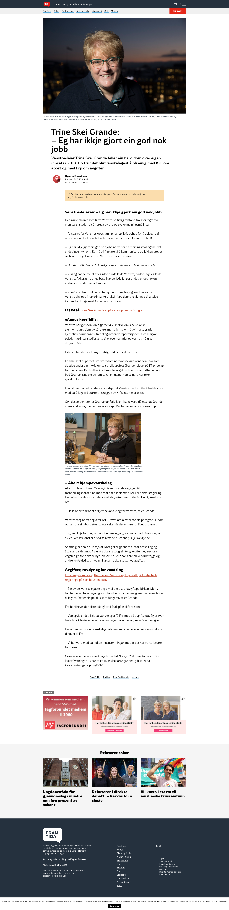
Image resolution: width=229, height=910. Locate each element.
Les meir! (223, 901)
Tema (119, 885)
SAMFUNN (95, 677)
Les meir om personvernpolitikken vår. (58, 874)
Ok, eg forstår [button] (114, 906)
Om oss (120, 871)
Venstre (135, 677)
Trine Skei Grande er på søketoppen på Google (111, 310)
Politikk (106, 677)
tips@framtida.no (167, 863)
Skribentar (122, 874)
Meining (114, 11)
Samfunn (47, 11)
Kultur (56, 11)
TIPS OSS (177, 11)
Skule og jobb (68, 11)
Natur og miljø (82, 11)
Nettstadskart (124, 878)
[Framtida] (47, 4)
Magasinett (97, 11)
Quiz (106, 11)
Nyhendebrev (124, 881)
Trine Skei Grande (121, 677)
